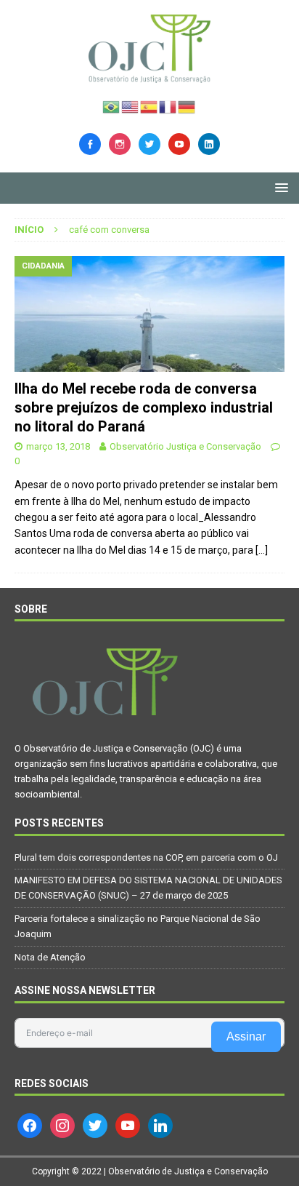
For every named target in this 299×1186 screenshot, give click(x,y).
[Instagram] (120, 142)
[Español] (149, 105)
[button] (279, 187)
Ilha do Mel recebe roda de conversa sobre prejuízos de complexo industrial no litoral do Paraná (144, 407)
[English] (130, 105)
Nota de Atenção (50, 957)
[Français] (168, 105)
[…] (261, 550)
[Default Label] (179, 142)
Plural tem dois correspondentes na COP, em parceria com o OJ (146, 857)
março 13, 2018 (58, 446)
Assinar (246, 1036)
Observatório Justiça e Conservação (185, 446)
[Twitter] (149, 142)
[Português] (111, 105)
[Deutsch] (187, 105)
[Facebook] (90, 142)
